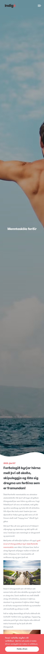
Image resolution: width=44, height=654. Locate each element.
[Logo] (10, 5)
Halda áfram (22, 649)
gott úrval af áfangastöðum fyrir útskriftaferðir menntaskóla (21, 543)
